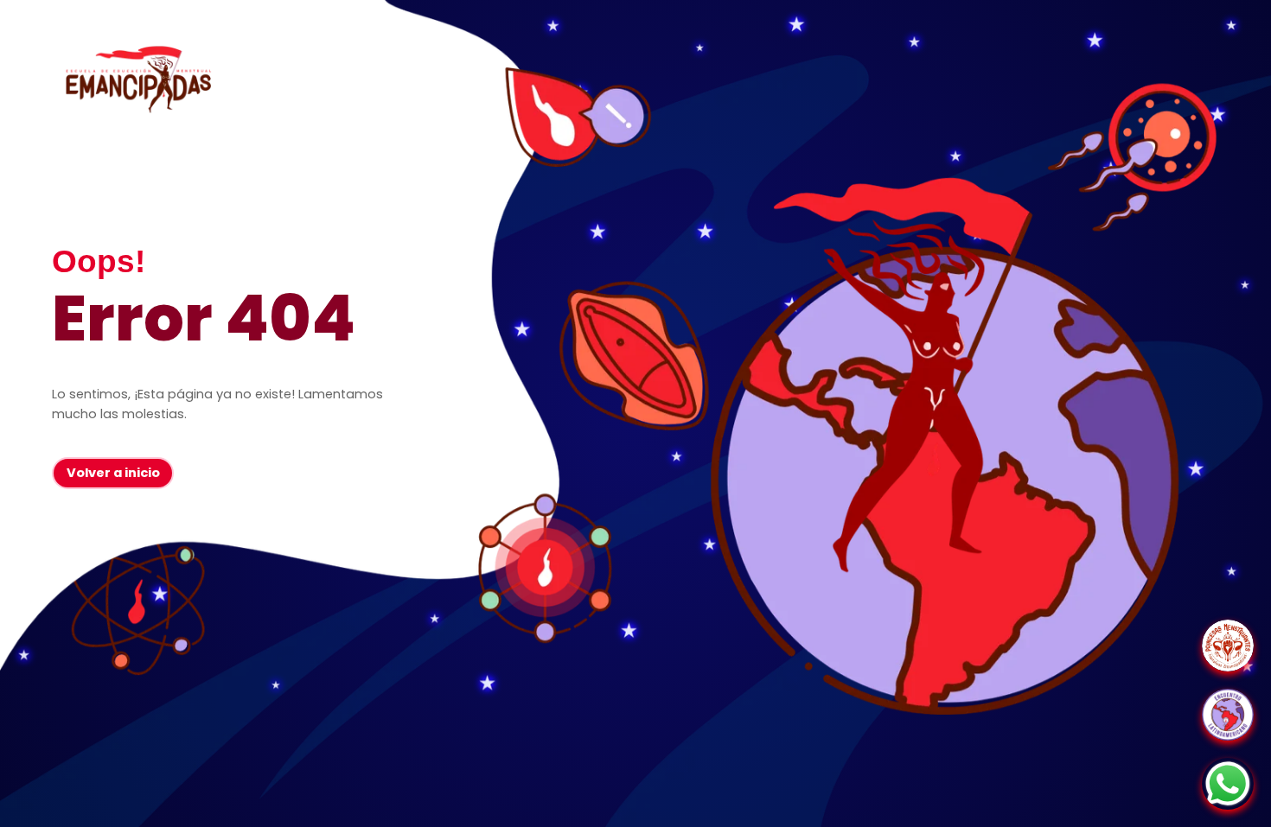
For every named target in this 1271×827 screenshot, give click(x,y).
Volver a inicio (113, 472)
